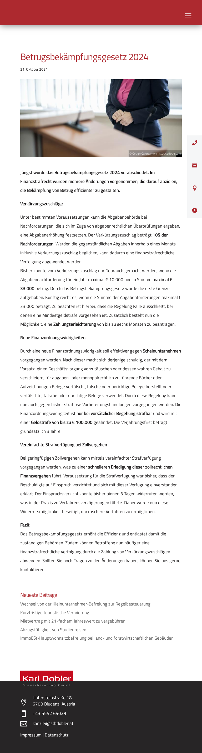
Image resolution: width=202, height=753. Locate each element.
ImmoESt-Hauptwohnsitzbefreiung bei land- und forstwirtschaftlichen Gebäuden (97, 638)
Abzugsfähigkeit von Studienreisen (53, 629)
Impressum (31, 734)
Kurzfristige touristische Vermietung (54, 612)
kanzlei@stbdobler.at (53, 723)
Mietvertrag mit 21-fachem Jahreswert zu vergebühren (72, 621)
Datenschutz (57, 734)
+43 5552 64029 (49, 713)
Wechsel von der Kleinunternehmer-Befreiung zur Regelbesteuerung (85, 604)
